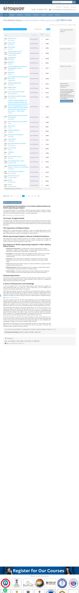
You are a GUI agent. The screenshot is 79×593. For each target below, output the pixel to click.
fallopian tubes (12, 87)
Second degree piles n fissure (16, 161)
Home (5, 15)
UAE (69, 24)
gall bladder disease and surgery (17, 143)
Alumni (51, 15)
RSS (54, 329)
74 (18, 196)
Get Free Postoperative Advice (13, 202)
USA (73, 24)
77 (26, 196)
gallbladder (11, 62)
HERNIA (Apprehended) (14, 83)
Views (47, 35)
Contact (57, 15)
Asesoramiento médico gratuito (39, 20)
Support (44, 15)
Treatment (28, 15)
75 (20, 196)
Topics (5, 35)
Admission (20, 15)
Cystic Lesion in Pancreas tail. (16, 91)
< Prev (11, 196)
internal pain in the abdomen (16, 134)
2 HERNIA (11, 152)
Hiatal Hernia (11, 126)
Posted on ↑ (35, 35)
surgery (10, 184)
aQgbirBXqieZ (12, 57)
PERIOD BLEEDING (13, 130)
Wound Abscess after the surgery (17, 96)
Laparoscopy (11, 42)
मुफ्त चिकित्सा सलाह (64, 20)
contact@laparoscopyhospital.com (63, 9)
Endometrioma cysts (13, 175)
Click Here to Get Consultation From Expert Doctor (15, 29)
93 (35, 196)
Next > (38, 196)
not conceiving (12, 147)
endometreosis (12, 139)
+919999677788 (41, 9)
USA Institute (73, 7)
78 (28, 196)
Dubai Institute (66, 7)
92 (32, 196)
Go (74, 2)
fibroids (10, 180)
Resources (36, 15)
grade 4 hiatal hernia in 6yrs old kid (17, 121)
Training (12, 15)
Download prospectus (66, 101)
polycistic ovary (12, 38)
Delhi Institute (59, 7)
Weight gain (11, 72)
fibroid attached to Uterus (15, 156)
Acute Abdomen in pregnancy (16, 171)
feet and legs (11, 47)
